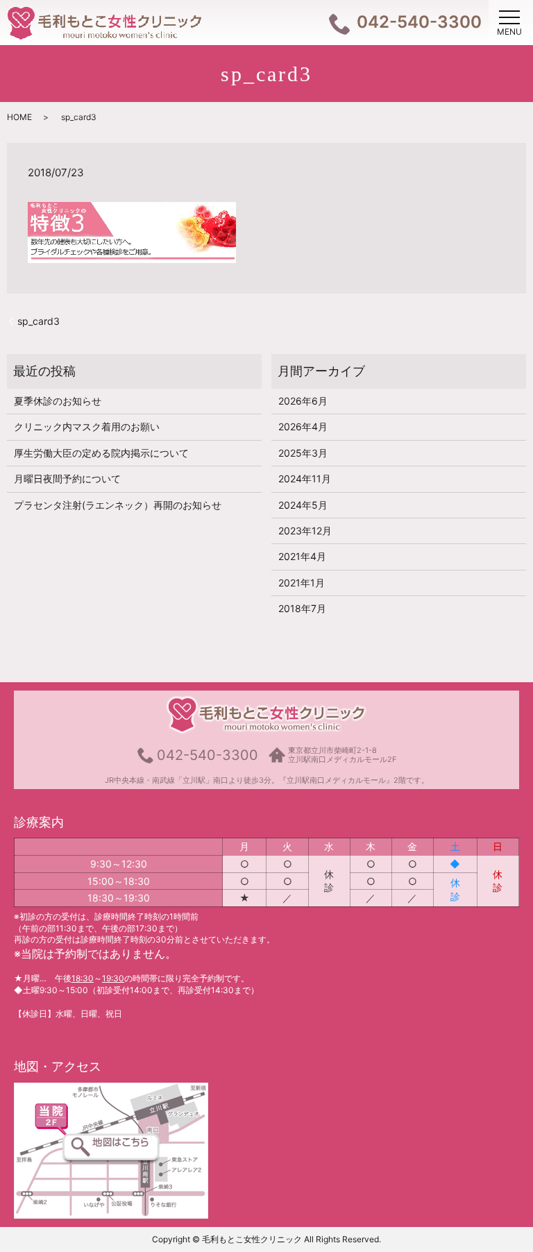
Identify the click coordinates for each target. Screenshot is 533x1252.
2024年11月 (304, 478)
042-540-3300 (207, 755)
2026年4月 (303, 426)
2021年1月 (301, 583)
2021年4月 (302, 556)
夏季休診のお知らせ (62, 401)
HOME (19, 117)
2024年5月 (303, 505)
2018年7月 (302, 608)
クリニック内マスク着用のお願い (87, 426)
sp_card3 (38, 321)
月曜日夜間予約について (67, 478)
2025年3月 (303, 453)
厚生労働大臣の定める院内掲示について (101, 453)
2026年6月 (303, 401)
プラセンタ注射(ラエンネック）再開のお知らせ (117, 505)
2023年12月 (305, 530)
